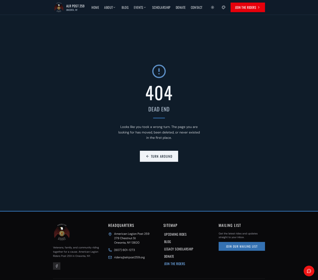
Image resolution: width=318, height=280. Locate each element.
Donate (181, 7)
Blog (125, 7)
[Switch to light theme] (213, 7)
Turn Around (161, 156)
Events (138, 7)
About (108, 7)
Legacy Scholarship (178, 249)
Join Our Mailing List (242, 246)
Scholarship (161, 7)
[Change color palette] (224, 7)
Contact (196, 7)
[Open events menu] (147, 7)
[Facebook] (56, 266)
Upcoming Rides (175, 234)
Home (95, 7)
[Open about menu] (117, 7)
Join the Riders (245, 7)
